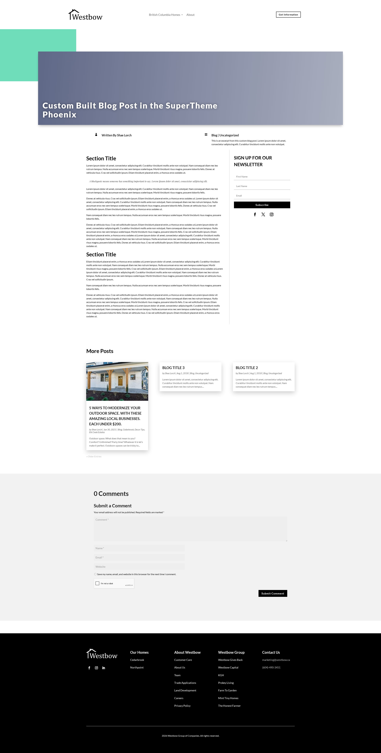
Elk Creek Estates (97, 432)
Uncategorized (229, 135)
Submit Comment (272, 593)
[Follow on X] (263, 214)
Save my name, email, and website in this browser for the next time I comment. (136, 574)
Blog (214, 135)
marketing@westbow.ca (276, 659)
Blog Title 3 (173, 367)
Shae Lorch (97, 429)
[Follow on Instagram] (271, 214)
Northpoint (137, 667)
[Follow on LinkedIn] (104, 668)
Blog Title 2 (247, 367)
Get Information (288, 14)
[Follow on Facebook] (255, 214)
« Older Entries (94, 456)
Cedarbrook (128, 429)
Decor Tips (140, 429)
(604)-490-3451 (271, 667)
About (190, 14)
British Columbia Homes (164, 14)
